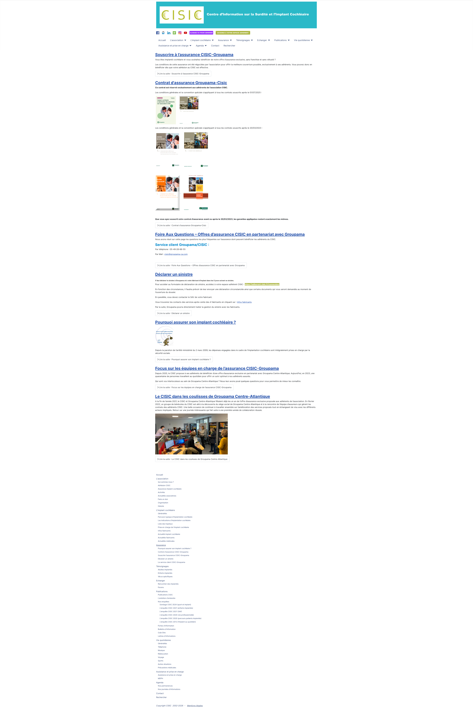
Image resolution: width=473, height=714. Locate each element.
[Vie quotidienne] (311, 40)
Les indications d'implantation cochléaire (174, 520)
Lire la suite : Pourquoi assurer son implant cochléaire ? (185, 359)
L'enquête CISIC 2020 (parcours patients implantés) (180, 618)
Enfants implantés (165, 573)
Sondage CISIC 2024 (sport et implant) (175, 604)
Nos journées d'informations (169, 689)
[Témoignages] (251, 40)
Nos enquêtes (163, 602)
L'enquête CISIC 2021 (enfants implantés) (176, 608)
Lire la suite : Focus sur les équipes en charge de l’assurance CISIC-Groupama (195, 387)
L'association (176, 40)
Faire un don (163, 499)
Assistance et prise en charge (173, 45)
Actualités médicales (166, 541)
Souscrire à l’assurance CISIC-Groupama (194, 54)
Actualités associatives (167, 496)
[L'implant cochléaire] (212, 40)
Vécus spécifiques (165, 576)
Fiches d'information (166, 626)
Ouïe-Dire (162, 633)
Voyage (161, 657)
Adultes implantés (165, 570)
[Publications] (288, 40)
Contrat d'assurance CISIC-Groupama (173, 552)
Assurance (223, 40)
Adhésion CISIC (164, 485)
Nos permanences (165, 686)
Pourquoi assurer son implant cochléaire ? (195, 322)
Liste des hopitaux (165, 524)
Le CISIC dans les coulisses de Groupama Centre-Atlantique (212, 396)
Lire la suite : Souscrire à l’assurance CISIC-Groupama (184, 73)
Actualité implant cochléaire (169, 534)
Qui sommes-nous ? (166, 482)
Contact (215, 45)
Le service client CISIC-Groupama (171, 562)
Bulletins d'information (167, 629)
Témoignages (243, 40)
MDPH (160, 678)
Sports (160, 661)
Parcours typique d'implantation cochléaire (175, 517)
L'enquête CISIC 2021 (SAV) (171, 611)
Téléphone (162, 647)
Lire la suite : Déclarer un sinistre (174, 313)
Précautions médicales (167, 667)
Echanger (262, 40)
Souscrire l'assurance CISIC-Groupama (173, 555)
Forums (161, 587)
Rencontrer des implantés (168, 584)
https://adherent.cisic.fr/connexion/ (262, 284)
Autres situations (164, 664)
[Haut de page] (468, 709)
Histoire (161, 506)
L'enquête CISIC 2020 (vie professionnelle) (177, 615)
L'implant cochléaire (201, 40)
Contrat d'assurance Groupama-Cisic (191, 82)
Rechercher (229, 45)
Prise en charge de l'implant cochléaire (173, 527)
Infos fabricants (244, 302)
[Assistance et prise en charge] (190, 45)
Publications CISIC (165, 595)
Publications (280, 40)
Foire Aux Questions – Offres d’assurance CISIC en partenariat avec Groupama (230, 234)
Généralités (162, 513)
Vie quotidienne (302, 40)
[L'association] (184, 40)
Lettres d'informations (166, 636)
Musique (161, 650)
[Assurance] (230, 40)
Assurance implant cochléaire (169, 489)
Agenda (200, 45)
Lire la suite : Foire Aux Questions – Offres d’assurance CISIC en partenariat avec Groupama (202, 265)
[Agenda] (205, 45)
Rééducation (163, 654)
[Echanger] (268, 40)
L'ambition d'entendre (166, 598)
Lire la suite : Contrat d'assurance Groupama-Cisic (182, 225)
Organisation (163, 503)
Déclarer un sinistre (174, 274)
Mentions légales (195, 705)
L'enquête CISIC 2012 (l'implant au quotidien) (178, 622)
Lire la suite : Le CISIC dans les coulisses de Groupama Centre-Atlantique (193, 459)
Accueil (162, 40)
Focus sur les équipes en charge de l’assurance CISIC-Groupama (217, 368)
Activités (161, 492)
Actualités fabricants (166, 538)
